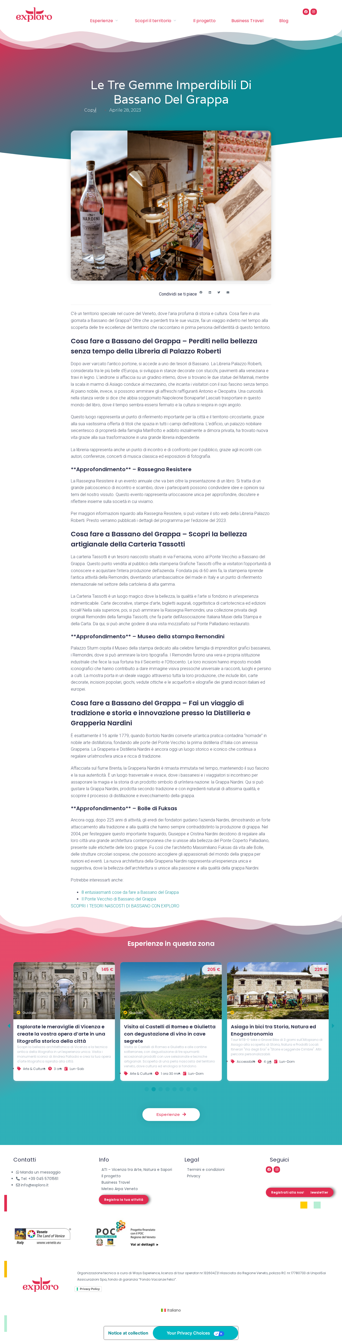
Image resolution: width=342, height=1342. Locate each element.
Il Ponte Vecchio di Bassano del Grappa (119, 899)
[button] (201, 292)
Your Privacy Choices (188, 1333)
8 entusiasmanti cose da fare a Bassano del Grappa (130, 892)
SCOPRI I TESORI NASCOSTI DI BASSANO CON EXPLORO (125, 905)
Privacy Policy (90, 1289)
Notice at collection (128, 1333)
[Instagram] (313, 12)
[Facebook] (306, 12)
